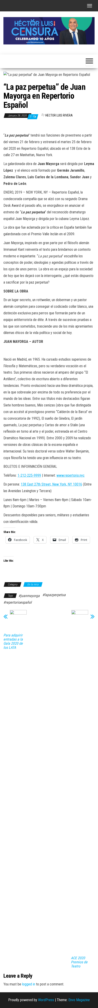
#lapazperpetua (54, 595)
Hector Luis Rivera (59, 115)
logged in (28, 984)
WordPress (46, 1000)
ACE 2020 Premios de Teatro (79, 962)
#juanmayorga (29, 596)
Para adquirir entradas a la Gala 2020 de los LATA (13, 641)
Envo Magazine (79, 1000)
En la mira (33, 584)
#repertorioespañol (17, 602)
